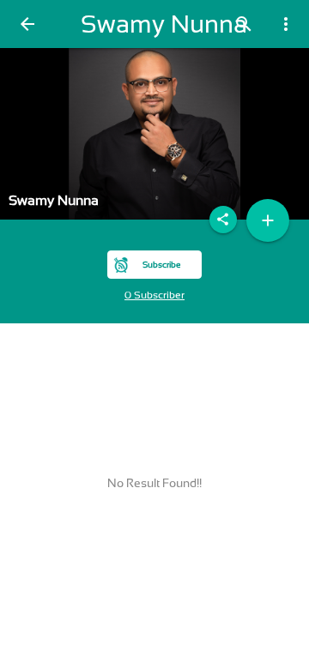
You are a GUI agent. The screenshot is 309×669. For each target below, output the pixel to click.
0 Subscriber (154, 295)
